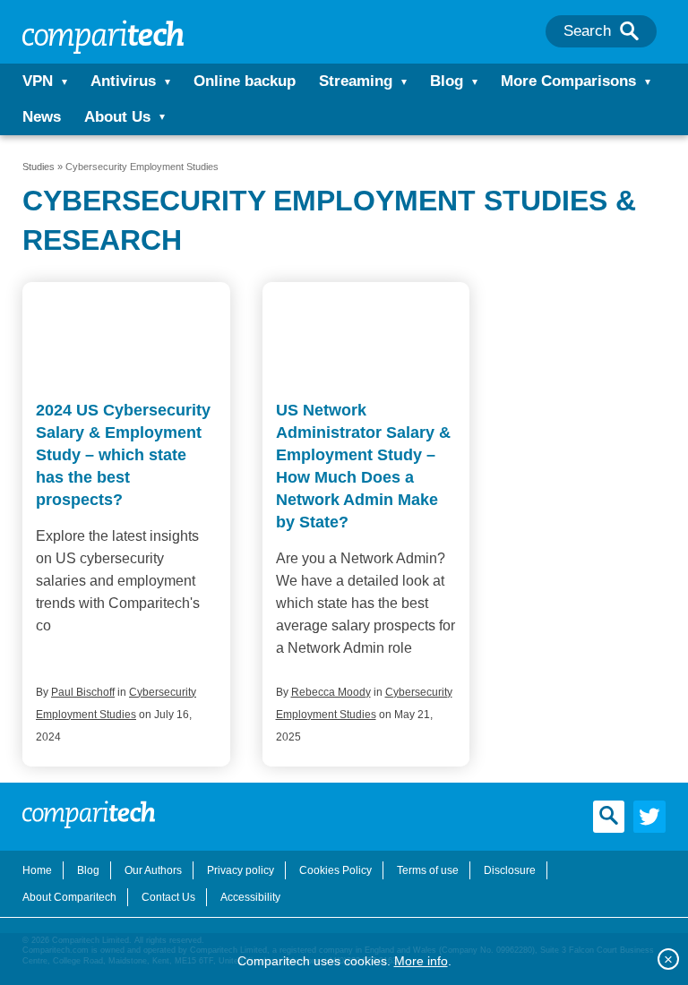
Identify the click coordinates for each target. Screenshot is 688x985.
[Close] (668, 959)
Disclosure (510, 870)
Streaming (355, 81)
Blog (446, 81)
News (41, 116)
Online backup (245, 81)
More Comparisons (568, 81)
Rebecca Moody (331, 692)
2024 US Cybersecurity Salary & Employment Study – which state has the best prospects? (123, 455)
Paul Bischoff (83, 692)
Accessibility (250, 897)
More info (421, 961)
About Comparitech (69, 897)
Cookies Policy (335, 870)
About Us (117, 116)
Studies (38, 166)
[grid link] (126, 336)
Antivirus (123, 81)
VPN (37, 81)
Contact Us (168, 897)
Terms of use (428, 870)
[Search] (629, 31)
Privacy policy (240, 870)
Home (37, 870)
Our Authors (153, 870)
